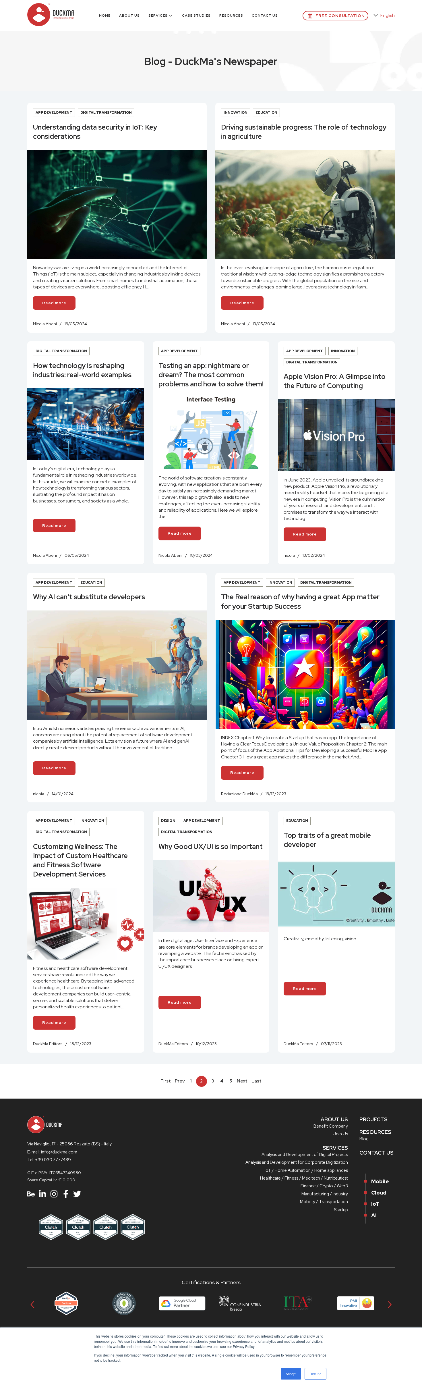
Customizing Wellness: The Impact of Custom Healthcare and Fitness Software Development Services (80, 860)
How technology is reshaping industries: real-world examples (82, 370)
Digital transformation (106, 112)
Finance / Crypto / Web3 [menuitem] (324, 1186)
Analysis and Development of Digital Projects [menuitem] (305, 1154)
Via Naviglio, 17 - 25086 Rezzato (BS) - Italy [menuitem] (69, 1144)
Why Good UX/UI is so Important (210, 846)
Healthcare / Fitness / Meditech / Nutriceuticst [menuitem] (304, 1178)
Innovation (235, 112)
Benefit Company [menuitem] (330, 1126)
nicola (289, 555)
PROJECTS (373, 1119)
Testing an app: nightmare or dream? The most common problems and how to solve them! (211, 374)
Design (168, 820)
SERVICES (335, 1148)
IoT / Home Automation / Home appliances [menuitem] (306, 1170)
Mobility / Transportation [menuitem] (324, 1202)
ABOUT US (334, 1119)
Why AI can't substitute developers (89, 596)
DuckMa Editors (48, 1043)
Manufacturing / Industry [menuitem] (324, 1194)
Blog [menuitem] (364, 1139)
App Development (54, 112)
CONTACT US (376, 1152)
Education (266, 112)
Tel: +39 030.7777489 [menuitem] (49, 1160)
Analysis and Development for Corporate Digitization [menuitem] (296, 1162)
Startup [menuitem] (341, 1210)
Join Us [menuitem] (340, 1134)
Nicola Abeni (45, 323)
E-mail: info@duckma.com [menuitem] (52, 1152)
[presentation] (32, 1303)
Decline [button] (315, 1373)
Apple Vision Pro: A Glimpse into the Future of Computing (335, 381)
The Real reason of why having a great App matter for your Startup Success (300, 601)
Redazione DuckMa (239, 793)
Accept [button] (291, 1373)
